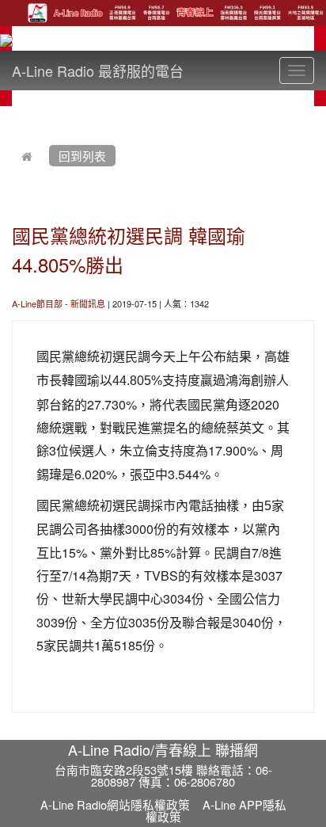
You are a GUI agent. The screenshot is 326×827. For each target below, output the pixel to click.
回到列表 (82, 155)
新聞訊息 (87, 303)
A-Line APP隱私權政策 (216, 810)
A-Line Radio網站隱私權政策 (115, 804)
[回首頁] (27, 155)
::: (15, 115)
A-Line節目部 (37, 303)
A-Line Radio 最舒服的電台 (98, 70)
